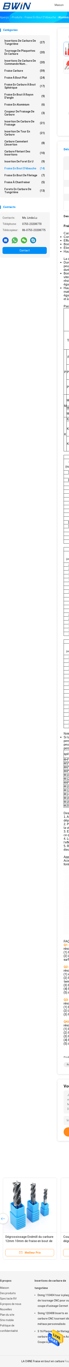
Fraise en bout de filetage (24, 175)
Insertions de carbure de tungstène (24, 42)
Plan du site (7, 1314)
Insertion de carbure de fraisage (24, 123)
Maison (4, 1287)
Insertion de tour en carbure (24, 133)
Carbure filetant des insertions (24, 153)
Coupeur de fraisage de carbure (24, 113)
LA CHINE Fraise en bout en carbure (42, 1361)
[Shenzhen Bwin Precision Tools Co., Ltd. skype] (33, 240)
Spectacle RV (8, 1298)
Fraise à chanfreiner (24, 182)
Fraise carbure (24, 70)
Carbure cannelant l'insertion (24, 143)
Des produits (8, 1293)
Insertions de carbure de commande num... (24, 62)
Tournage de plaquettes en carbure (24, 52)
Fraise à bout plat (24, 77)
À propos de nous (10, 1303)
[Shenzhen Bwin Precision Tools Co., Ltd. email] (5, 240)
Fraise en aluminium (24, 104)
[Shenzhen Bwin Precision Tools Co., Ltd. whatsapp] (15, 240)
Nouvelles (6, 1309)
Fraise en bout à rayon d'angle (24, 96)
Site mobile (7, 1320)
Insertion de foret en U (24, 161)
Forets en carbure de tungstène (24, 191)
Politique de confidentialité (9, 1328)
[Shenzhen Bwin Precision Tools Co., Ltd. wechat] (24, 240)
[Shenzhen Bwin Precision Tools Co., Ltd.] (17, 5)
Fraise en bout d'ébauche (24, 168)
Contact (25, 250)
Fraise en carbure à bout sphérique (24, 86)
